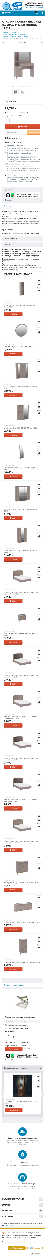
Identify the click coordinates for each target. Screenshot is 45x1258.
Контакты (29, 7)
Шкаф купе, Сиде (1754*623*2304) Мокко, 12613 (21, 428)
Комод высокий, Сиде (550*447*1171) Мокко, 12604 (22, 962)
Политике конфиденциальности (24, 1242)
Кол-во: (7, 1035)
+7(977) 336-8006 (35, 5)
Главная (5, 32)
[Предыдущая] (3, 43)
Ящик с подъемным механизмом (20, 1017)
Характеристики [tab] (10, 239)
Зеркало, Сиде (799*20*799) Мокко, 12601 (18, 347)
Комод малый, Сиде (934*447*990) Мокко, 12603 (21, 883)
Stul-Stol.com (9, 1225)
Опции (14, 395)
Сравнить (10, 200)
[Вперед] (41, 43)
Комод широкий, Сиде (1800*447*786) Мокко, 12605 (22, 922)
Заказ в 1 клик (33, 132)
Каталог (14, 32)
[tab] (22, 1094)
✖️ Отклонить (36, 1254)
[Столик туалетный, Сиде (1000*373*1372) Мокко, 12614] (22, 65)
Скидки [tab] (7, 244)
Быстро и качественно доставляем (22, 1138)
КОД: (6, 102)
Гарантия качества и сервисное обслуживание (23, 1162)
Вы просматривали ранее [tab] (15, 1068)
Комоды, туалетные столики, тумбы (15, 36)
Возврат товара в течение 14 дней (22, 1184)
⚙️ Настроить (35, 1248)
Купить (24, 127)
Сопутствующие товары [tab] (14, 985)
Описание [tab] (8, 206)
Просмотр (39, 280)
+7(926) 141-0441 (35, 3)
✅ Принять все (16, 1248)
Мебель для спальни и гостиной (14, 34)
